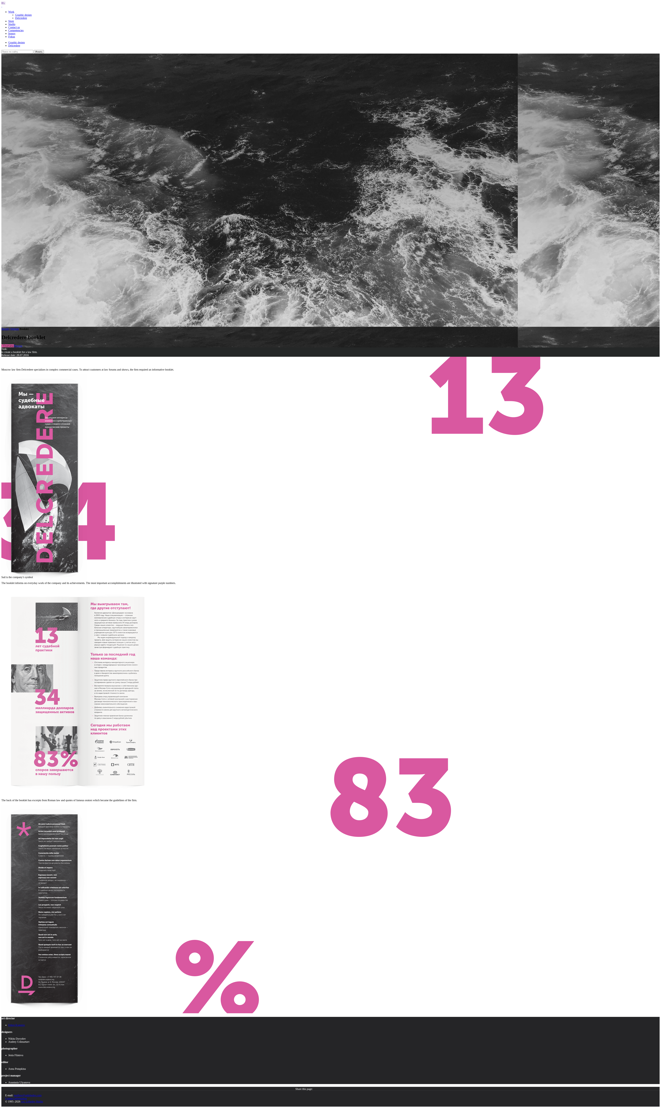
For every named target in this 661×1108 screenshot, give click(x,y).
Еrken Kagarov (16, 1025)
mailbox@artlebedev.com (27, 1095)
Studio (11, 24)
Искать (39, 51)
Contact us (14, 27)
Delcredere (21, 18)
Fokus (11, 36)
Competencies (16, 30)
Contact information (16, 1098)
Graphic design (23, 14)
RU (3, 2)
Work (11, 11)
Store (11, 21)
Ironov (11, 33)
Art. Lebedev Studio (32, 1101)
